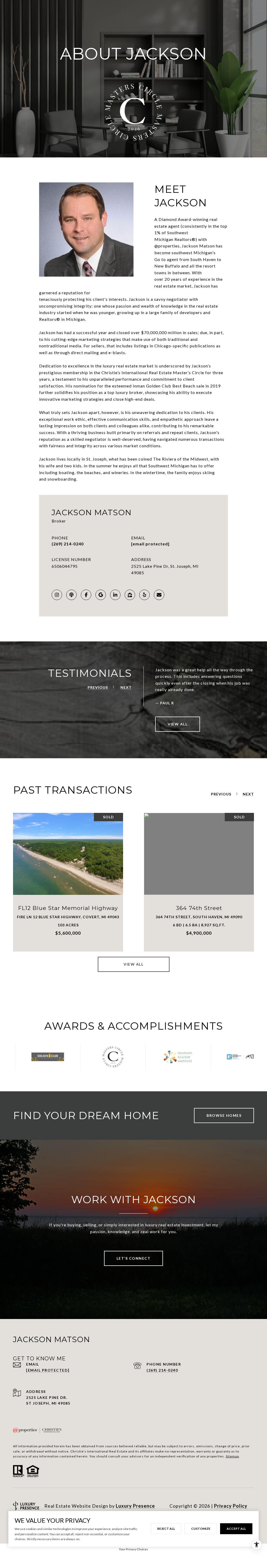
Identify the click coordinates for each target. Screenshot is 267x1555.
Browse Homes (224, 1115)
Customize (200, 1529)
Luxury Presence (135, 1506)
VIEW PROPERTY (68, 882)
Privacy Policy (230, 1506)
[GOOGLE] (100, 595)
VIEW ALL (177, 724)
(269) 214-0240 (68, 543)
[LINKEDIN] (115, 595)
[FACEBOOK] (86, 595)
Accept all (236, 1529)
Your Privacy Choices (133, 1549)
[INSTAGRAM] (57, 595)
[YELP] (144, 595)
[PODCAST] (71, 595)
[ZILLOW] (130, 595)
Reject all (166, 1529)
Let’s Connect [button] (134, 1258)
